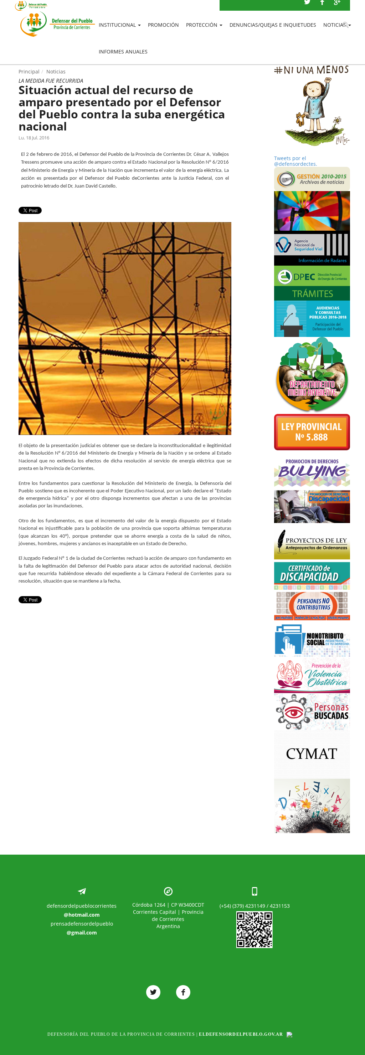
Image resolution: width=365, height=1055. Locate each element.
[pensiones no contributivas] (312, 605)
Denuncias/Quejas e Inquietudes (273, 24)
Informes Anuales (123, 51)
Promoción (163, 24)
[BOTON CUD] (312, 574)
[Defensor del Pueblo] (57, 14)
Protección (202, 24)
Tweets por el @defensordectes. (295, 161)
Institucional (118, 24)
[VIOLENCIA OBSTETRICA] (312, 675)
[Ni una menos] (312, 105)
